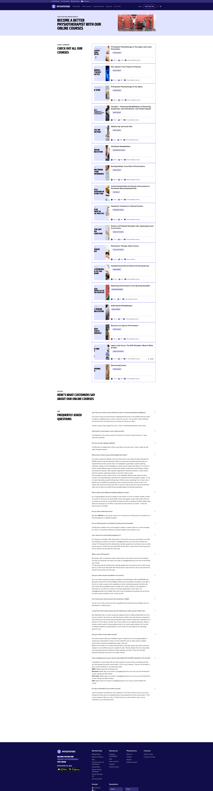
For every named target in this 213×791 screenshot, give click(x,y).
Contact (129, 757)
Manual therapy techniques (97, 770)
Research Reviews (97, 757)
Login (140, 6)
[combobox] (160, 6)
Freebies (111, 764)
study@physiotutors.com (124, 541)
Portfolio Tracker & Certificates (98, 763)
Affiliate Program (131, 762)
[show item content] (155, 412)
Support (129, 759)
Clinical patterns (97, 779)
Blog (93, 759)
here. (116, 669)
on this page (114, 527)
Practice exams (114, 767)
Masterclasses (96, 754)
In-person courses (149, 757)
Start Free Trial (149, 6)
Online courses (148, 754)
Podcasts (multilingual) (113, 755)
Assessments (96, 767)
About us (129, 754)
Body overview (114, 761)
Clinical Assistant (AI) (97, 775)
